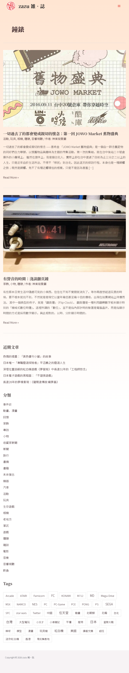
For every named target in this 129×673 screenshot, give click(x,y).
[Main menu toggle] (119, 6)
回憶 (6, 417)
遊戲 (6, 532)
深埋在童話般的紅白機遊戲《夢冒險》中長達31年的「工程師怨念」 (45, 369)
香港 (28, 639)
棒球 (8, 631)
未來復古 (8, 474)
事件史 (7, 404)
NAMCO (21, 604)
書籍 (6, 468)
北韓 (104, 613)
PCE (73, 604)
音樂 (6, 557)
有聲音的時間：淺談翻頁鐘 (25, 278)
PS (97, 604)
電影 (6, 551)
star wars (21, 613)
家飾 (6, 284)
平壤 (68, 622)
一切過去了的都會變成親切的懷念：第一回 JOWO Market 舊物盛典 (60, 133)
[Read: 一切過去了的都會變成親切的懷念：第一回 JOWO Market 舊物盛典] (64, 88)
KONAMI (66, 596)
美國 (73, 631)
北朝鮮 (91, 613)
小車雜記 (55, 622)
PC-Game (59, 604)
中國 (49, 613)
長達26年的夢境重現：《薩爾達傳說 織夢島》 (31, 382)
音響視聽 (37, 139)
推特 (80, 622)
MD (92, 595)
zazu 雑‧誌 (32, 6)
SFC (8, 613)
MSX (8, 604)
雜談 (6, 545)
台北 (116, 613)
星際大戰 (109, 622)
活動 (6, 139)
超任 (101, 631)
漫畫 (30, 631)
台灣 (9, 622)
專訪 (6, 430)
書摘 (6, 462)
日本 (93, 621)
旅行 (6, 455)
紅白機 (58, 630)
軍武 (6, 525)
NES (34, 604)
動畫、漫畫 (10, 411)
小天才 (40, 622)
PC (45, 604)
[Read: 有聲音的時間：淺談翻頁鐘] (64, 233)
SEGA (109, 604)
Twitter (37, 613)
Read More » (11, 177)
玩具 (13, 139)
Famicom (39, 596)
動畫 (77, 613)
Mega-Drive (107, 596)
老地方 (7, 519)
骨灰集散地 (43, 639)
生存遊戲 (8, 506)
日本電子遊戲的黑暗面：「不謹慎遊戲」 (28, 375)
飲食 (6, 570)
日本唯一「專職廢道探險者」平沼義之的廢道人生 (34, 363)
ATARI (23, 596)
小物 (13, 284)
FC (53, 595)
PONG (85, 604)
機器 (6, 481)
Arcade (10, 596)
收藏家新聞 (10, 443)
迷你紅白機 (12, 639)
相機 (20, 139)
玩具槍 (44, 631)
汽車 (6, 487)
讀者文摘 (88, 631)
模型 (19, 631)
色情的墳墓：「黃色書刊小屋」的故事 (27, 356)
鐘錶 (27, 139)
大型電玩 (24, 622)
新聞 (6, 449)
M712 (80, 596)
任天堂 (63, 612)
